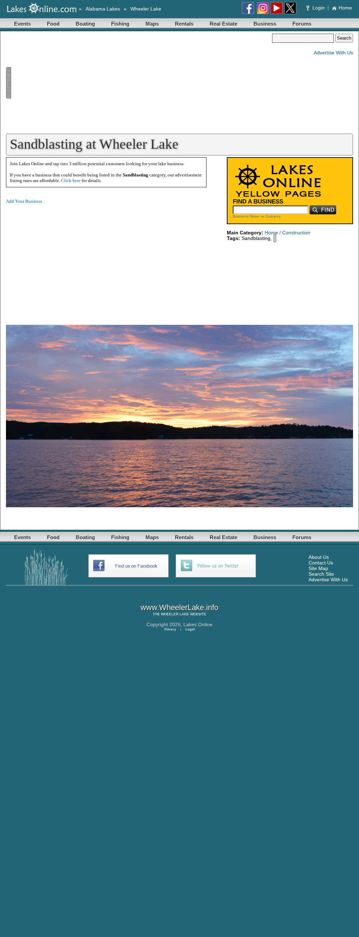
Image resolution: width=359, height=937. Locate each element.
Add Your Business (24, 201)
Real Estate (223, 24)
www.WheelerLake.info (179, 607)
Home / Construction (287, 232)
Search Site (321, 574)
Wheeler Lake (145, 9)
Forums (301, 24)
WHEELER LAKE (175, 614)
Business (264, 24)
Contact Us (321, 562)
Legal (190, 629)
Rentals (184, 24)
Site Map (318, 568)
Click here (71, 180)
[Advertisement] (138, 83)
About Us (319, 557)
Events (22, 24)
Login (318, 8)
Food (53, 24)
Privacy (170, 629)
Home (345, 8)
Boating (85, 24)
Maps (152, 24)
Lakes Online (197, 624)
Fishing (120, 24)
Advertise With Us (333, 52)
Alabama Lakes (103, 9)
